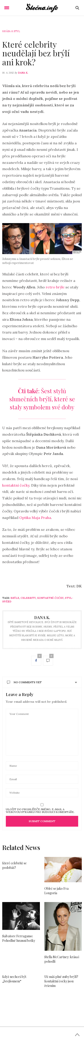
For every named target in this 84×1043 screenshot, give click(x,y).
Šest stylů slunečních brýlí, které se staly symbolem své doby (42, 399)
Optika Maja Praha (35, 517)
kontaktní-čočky (50, 597)
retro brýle (55, 287)
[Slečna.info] (42, 7)
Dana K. (23, 72)
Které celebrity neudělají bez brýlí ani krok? (36, 53)
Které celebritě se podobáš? (14, 865)
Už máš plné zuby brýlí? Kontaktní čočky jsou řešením (61, 981)
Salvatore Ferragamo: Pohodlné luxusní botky (18, 938)
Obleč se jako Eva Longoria (56, 890)
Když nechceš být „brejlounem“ (14, 979)
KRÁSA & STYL (11, 31)
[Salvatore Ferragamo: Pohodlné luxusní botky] (21, 916)
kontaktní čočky (15, 485)
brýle (15, 597)
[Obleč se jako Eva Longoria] (63, 869)
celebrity (28, 597)
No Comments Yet (28, 682)
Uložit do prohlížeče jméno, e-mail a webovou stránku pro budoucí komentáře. (40, 810)
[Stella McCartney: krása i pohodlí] (63, 926)
